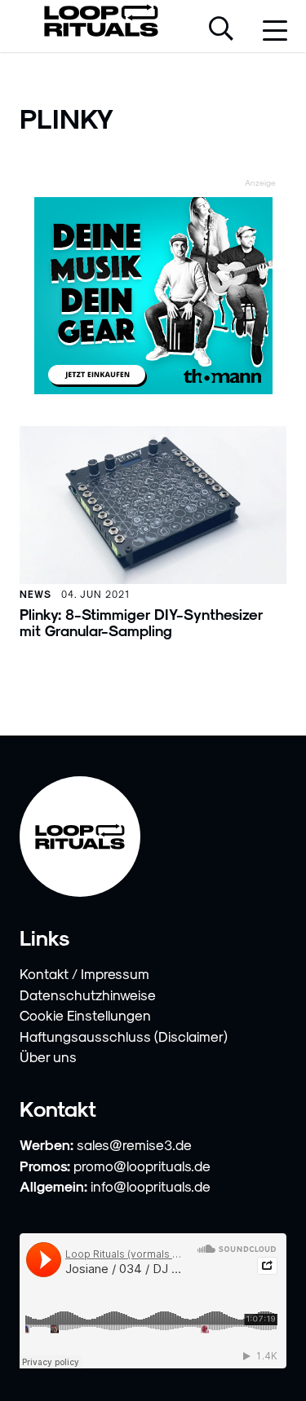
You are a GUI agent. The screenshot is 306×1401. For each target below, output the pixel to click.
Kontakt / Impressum (84, 973)
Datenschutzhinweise (88, 994)
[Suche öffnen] (221, 30)
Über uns (48, 1056)
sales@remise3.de (134, 1144)
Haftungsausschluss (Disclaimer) (124, 1036)
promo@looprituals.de (142, 1165)
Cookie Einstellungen (85, 1015)
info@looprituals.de (151, 1186)
